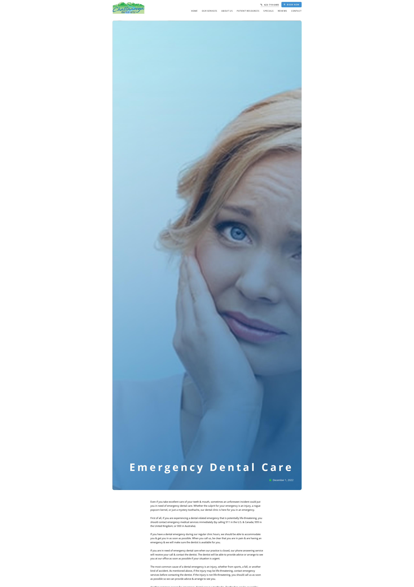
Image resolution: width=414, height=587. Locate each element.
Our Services (209, 11)
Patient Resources (248, 11)
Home (194, 11)
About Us (227, 11)
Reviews (282, 11)
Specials (268, 11)
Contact (296, 11)
